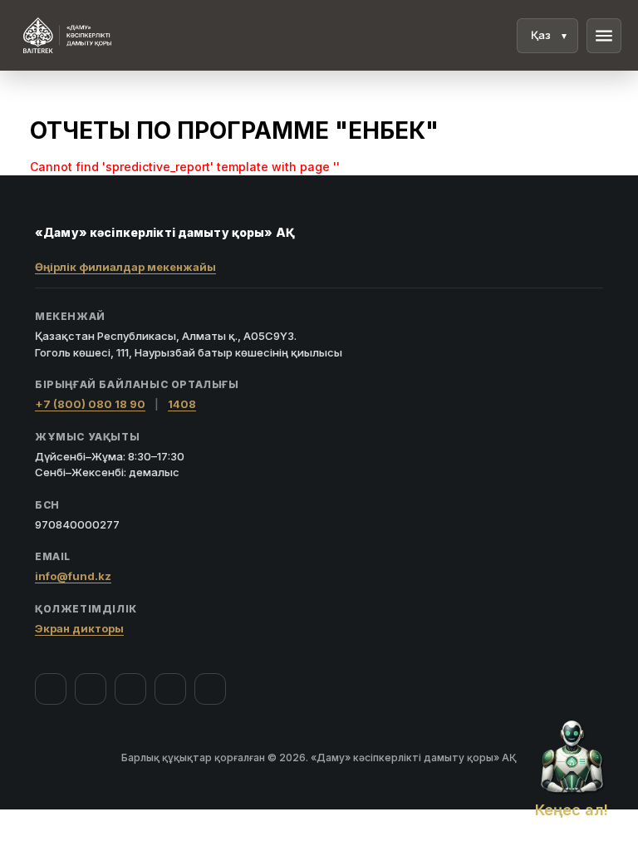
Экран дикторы (79, 628)
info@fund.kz (73, 576)
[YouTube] (130, 689)
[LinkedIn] (210, 689)
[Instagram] (90, 689)
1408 (182, 404)
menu (604, 36)
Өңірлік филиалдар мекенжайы (125, 266)
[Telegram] (170, 689)
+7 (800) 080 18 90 (90, 404)
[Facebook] (50, 689)
